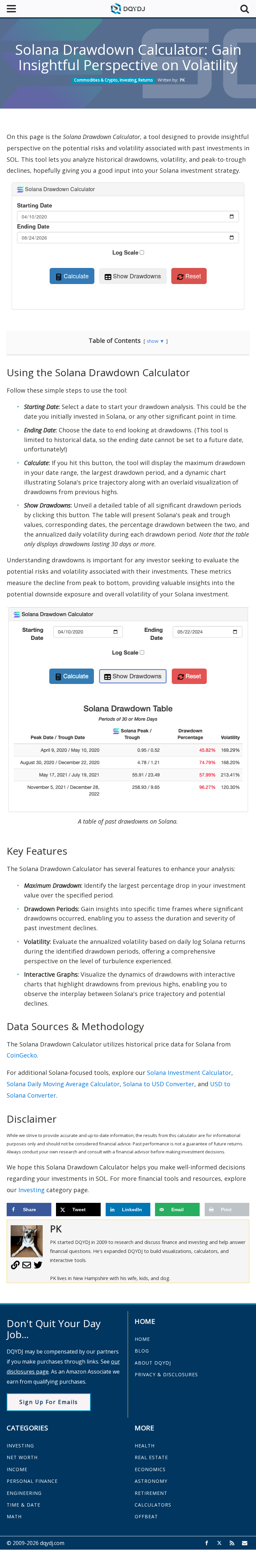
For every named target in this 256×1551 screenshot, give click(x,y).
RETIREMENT (151, 1493)
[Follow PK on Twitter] (38, 1267)
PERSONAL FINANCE (32, 1481)
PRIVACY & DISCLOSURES (166, 1374)
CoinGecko (22, 1055)
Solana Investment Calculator (189, 1073)
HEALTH (145, 1445)
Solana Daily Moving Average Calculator (63, 1084)
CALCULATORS (153, 1504)
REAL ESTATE (151, 1457)
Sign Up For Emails (48, 1402)
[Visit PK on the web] (15, 1267)
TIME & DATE (23, 1504)
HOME (142, 1339)
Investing (128, 80)
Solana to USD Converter (158, 1084)
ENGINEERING (24, 1493)
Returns (145, 80)
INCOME (17, 1469)
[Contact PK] (26, 1267)
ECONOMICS (150, 1469)
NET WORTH (22, 1457)
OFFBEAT (146, 1516)
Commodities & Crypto (96, 80)
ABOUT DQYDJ (153, 1362)
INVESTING (20, 1445)
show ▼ (155, 341)
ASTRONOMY (151, 1481)
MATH (14, 1516)
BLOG (142, 1350)
